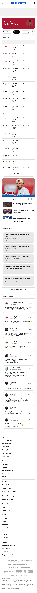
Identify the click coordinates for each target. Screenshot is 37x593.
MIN (9, 61)
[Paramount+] (8, 571)
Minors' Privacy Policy (9, 491)
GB (9, 69)
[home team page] (6, 46)
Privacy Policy (6, 488)
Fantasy (16, 32)
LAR (9, 162)
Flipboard (5, 537)
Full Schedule (18, 174)
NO (9, 148)
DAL (9, 76)
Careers (4, 467)
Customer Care (7, 510)
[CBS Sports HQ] (26, 560)
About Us (5, 464)
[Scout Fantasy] (14, 575)
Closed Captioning (8, 496)
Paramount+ (6, 474)
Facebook (5, 528)
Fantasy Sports (6, 443)
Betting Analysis (7, 450)
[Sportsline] (25, 567)
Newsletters (6, 548)
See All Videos (18, 221)
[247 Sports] (12, 567)
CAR (9, 91)
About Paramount (7, 471)
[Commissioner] (21, 571)
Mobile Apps (6, 456)
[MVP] (30, 571)
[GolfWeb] (23, 575)
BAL (9, 141)
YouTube (5, 518)
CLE (9, 54)
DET (9, 118)
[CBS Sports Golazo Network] (18, 564)
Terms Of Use (6, 485)
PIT (9, 84)
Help (3, 507)
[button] (2, 3)
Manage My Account (8, 545)
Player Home (7, 32)
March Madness (7, 453)
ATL (9, 99)
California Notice (7, 499)
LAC (9, 133)
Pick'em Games (7, 440)
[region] (18, 187)
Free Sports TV (7, 447)
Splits (34, 32)
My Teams (5, 552)
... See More (8, 240)
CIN (9, 46)
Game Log (25, 32)
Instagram (5, 525)
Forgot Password (7, 555)
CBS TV (4, 477)
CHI (9, 106)
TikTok (4, 521)
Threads (4, 534)
